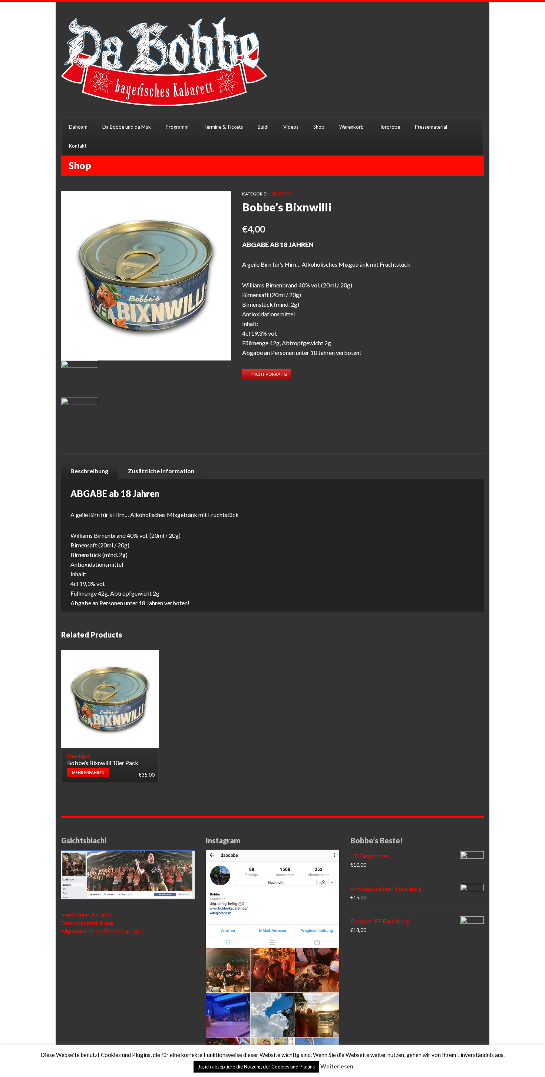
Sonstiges (279, 194)
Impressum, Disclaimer (87, 914)
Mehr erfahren (88, 772)
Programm (177, 127)
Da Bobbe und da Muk (126, 127)
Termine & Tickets (223, 127)
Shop (318, 127)
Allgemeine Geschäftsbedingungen (102, 931)
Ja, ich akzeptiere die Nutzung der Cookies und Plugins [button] (256, 1067)
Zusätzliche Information (161, 470)
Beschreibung (89, 470)
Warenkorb (351, 127)
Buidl (263, 127)
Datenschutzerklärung (87, 923)
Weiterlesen (336, 1066)
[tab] (89, 471)
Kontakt (77, 146)
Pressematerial (431, 127)
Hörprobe (389, 127)
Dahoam (78, 127)
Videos (290, 127)
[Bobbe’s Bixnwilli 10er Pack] (110, 699)
